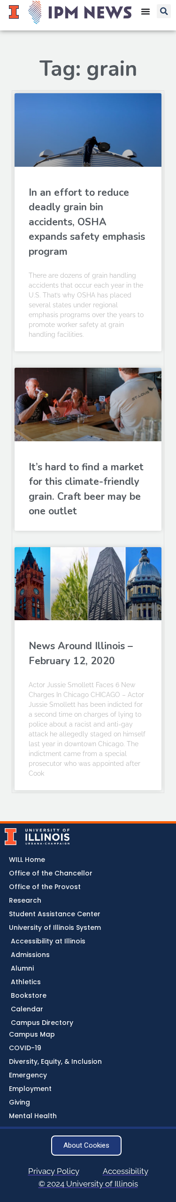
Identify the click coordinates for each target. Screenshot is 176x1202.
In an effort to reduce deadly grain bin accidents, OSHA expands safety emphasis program (87, 222)
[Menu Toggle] (145, 11)
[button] (164, 11)
